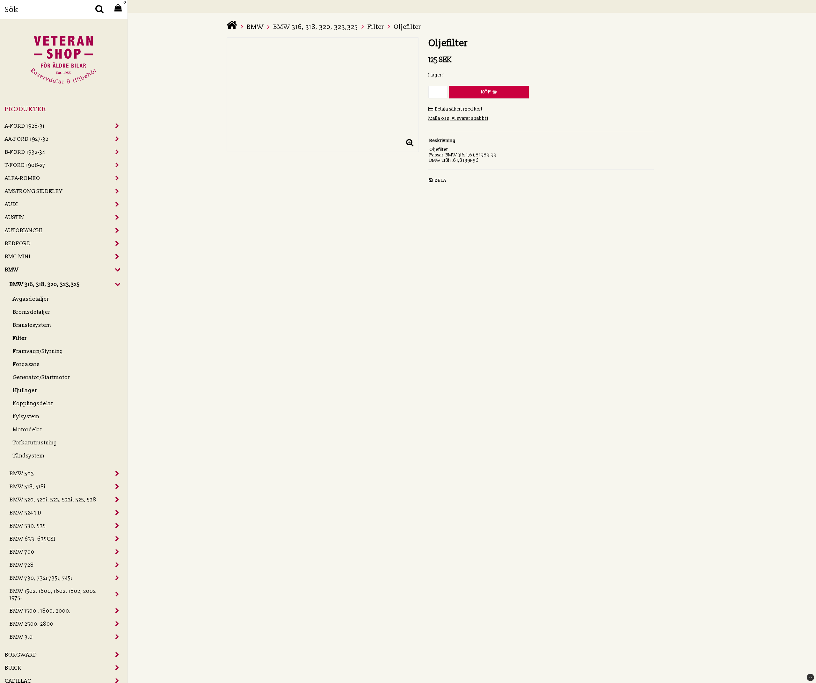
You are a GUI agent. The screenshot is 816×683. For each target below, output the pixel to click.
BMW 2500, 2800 (32, 624)
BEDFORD (18, 243)
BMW (11, 269)
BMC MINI (17, 256)
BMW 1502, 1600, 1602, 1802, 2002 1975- (53, 594)
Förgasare (26, 364)
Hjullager (25, 390)
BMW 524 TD (25, 512)
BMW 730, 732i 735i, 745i (41, 578)
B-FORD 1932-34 (25, 152)
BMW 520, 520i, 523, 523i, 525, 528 (53, 499)
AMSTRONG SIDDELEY (33, 191)
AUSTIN (14, 217)
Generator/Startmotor (41, 377)
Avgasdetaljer (31, 299)
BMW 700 (22, 552)
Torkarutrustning (35, 442)
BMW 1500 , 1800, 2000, (40, 611)
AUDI (11, 204)
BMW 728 (22, 565)
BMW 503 (22, 473)
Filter (20, 338)
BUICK (13, 668)
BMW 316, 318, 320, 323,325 (45, 284)
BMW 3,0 (21, 637)
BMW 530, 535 (28, 525)
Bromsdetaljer (31, 312)
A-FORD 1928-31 (25, 126)
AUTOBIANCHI (23, 230)
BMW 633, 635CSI (32, 539)
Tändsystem (29, 455)
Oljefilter (407, 27)
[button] (410, 143)
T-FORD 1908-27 (25, 165)
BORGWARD (21, 654)
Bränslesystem (32, 325)
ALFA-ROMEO (22, 178)
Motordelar (27, 429)
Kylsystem (26, 416)
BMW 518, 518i (28, 486)
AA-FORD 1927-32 (26, 139)
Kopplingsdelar (33, 403)
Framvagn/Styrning (38, 351)
